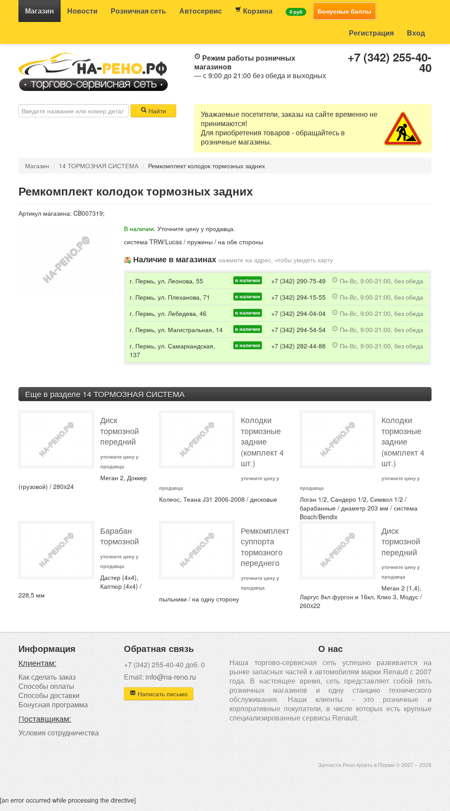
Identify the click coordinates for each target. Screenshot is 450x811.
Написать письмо (162, 693)
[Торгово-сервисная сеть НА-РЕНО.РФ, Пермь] (93, 70)
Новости (82, 11)
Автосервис (200, 11)
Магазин (39, 11)
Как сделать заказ (47, 677)
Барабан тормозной (119, 536)
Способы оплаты (46, 686)
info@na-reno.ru (170, 677)
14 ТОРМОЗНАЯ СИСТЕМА (98, 165)
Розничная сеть (138, 11)
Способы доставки (49, 695)
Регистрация (371, 33)
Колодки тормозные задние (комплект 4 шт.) (262, 441)
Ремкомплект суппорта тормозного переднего (265, 546)
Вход (416, 33)
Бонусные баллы (344, 11)
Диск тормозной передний (119, 430)
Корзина (256, 11)
